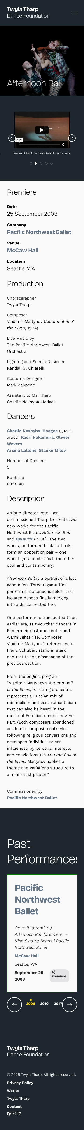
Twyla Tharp (18, 1098)
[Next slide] (69, 1004)
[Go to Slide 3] (41, 163)
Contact (14, 1106)
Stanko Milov (52, 450)
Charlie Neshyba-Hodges (32, 430)
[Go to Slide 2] (36, 163)
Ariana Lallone (21, 450)
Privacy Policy (20, 1083)
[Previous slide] (14, 1004)
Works (13, 1090)
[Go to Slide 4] (46, 163)
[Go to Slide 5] (51, 163)
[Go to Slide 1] (31, 163)
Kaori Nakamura (37, 437)
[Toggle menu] (74, 13)
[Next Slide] (72, 138)
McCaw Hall (22, 250)
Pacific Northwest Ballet (39, 232)
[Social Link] (9, 1114)
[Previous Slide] (12, 138)
